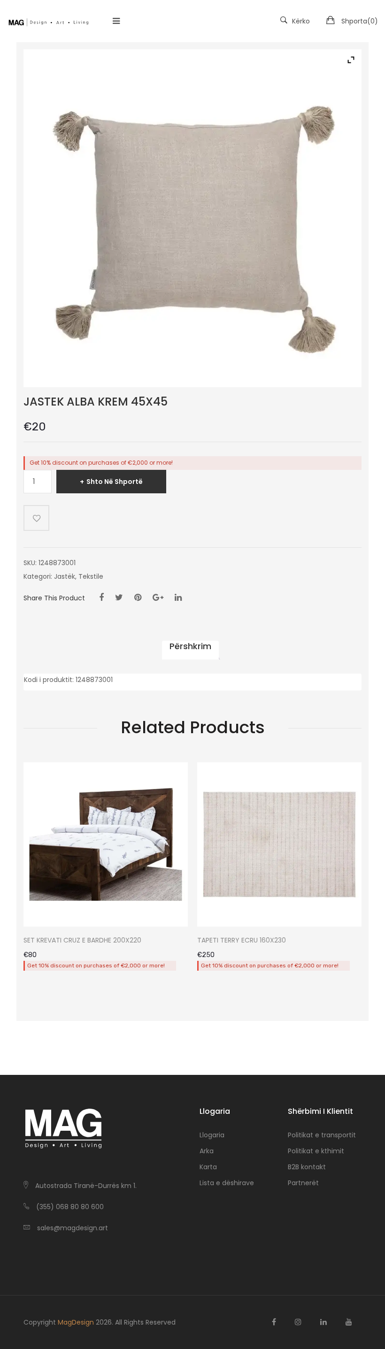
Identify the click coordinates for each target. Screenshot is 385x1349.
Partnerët (303, 1183)
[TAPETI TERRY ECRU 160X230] (279, 844)
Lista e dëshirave (227, 1183)
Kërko (301, 21)
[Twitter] (119, 597)
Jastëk (64, 576)
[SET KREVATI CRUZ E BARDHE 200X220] (105, 844)
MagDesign (76, 1322)
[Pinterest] (137, 597)
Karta (208, 1167)
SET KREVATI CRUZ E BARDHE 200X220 (82, 940)
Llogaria (212, 1135)
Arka (207, 1151)
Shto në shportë (114, 481)
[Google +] (158, 597)
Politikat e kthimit (316, 1151)
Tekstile (90, 576)
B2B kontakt (307, 1167)
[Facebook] (101, 597)
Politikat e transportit (322, 1135)
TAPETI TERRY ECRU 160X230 (241, 940)
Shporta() (359, 21)
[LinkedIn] (178, 597)
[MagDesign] (48, 21)
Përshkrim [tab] (190, 646)
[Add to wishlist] (36, 518)
